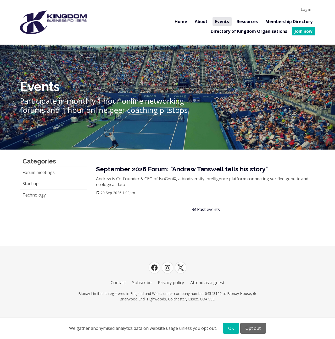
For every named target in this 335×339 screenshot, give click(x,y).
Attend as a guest (207, 282)
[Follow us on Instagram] (167, 267)
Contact (118, 282)
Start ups (32, 184)
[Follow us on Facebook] (154, 267)
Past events (208, 209)
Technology (34, 195)
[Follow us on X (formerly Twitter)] (180, 267)
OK (231, 328)
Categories (39, 161)
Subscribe (142, 282)
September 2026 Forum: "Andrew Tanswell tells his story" (182, 169)
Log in (306, 9)
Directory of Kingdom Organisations (249, 31)
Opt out (253, 328)
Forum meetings (39, 172)
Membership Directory (288, 21)
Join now (303, 31)
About (201, 21)
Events (222, 21)
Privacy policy (171, 282)
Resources (247, 21)
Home (181, 21)
